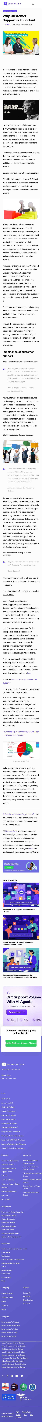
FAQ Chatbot (6, 1200)
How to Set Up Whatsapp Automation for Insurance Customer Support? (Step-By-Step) (20, 976)
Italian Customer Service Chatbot (13, 1361)
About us (5, 1306)
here (29, 673)
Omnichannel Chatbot (9, 1215)
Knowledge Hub (7, 1270)
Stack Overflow (28, 1300)
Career (18, 1415)
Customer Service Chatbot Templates (14, 1249)
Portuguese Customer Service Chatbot (15, 1358)
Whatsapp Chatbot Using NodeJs (13, 1136)
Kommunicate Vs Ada (9, 1336)
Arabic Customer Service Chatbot (13, 1343)
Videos (4, 1267)
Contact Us (26, 1293)
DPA (31, 1415)
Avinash (7, 25)
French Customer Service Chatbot (13, 1352)
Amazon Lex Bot (7, 1103)
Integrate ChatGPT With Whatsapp (13, 1140)
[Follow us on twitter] (3, 1376)
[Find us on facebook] (7, 1376)
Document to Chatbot (9, 1115)
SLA (25, 1415)
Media (4, 1310)
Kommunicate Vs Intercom (11, 1325)
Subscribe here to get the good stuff (18, 814)
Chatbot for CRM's (8, 1230)
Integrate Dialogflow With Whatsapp (14, 1144)
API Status (26, 1303)
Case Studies (6, 1252)
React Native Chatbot (9, 1119)
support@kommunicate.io (11, 1069)
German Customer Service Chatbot (13, 1355)
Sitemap (19, 1417)
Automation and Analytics (10, 1233)
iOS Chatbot (6, 1099)
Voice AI (4, 1176)
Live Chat (5, 1195)
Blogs (3, 1281)
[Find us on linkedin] (12, 1376)
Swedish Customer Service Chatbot (14, 1364)
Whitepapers (6, 1256)
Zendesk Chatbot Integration (11, 1237)
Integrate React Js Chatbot (11, 1132)
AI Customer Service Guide (11, 1263)
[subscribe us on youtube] (17, 1376)
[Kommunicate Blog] (12, 4)
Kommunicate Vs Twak (9, 1333)
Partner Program (7, 1293)
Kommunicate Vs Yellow (10, 1329)
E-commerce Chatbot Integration (13, 1212)
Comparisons (6, 1274)
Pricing (4, 1301)
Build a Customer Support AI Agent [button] (21, 1043)
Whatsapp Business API (10, 1127)
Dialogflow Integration (9, 1191)
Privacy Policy (26, 1412)
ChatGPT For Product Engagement (13, 1148)
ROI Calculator (6, 1277)
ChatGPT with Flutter (9, 1111)
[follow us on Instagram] (22, 1376)
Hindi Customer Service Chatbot (12, 1349)
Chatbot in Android (8, 1107)
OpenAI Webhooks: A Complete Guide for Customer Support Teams (18, 943)
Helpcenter (26, 1296)
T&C (17, 1412)
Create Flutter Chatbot (9, 1123)
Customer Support (9, 11)
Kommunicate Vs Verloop (10, 1322)
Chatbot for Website (8, 1222)
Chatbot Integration (8, 1219)
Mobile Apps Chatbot (9, 1226)
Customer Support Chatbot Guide (13, 1259)
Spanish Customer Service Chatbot (13, 1346)
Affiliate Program (7, 1297)
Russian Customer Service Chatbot (13, 1367)
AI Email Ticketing (8, 1180)
